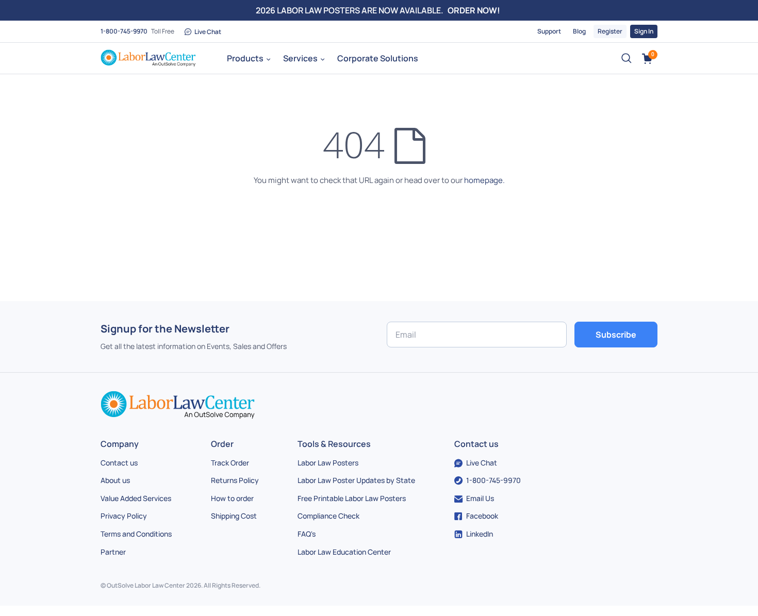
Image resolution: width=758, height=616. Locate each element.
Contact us (119, 463)
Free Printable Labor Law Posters (352, 498)
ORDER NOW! (474, 10)
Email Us (480, 498)
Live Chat (207, 31)
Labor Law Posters (328, 463)
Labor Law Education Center (344, 552)
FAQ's (307, 534)
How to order (232, 498)
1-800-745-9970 (124, 31)
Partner (113, 552)
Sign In (643, 31)
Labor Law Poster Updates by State (356, 480)
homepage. (484, 180)
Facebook (482, 516)
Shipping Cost (234, 516)
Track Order (230, 463)
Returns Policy (235, 480)
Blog (579, 31)
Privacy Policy (124, 516)
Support (549, 31)
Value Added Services (136, 498)
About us (115, 480)
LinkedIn (479, 534)
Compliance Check (328, 516)
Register (610, 31)
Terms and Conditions (136, 534)
